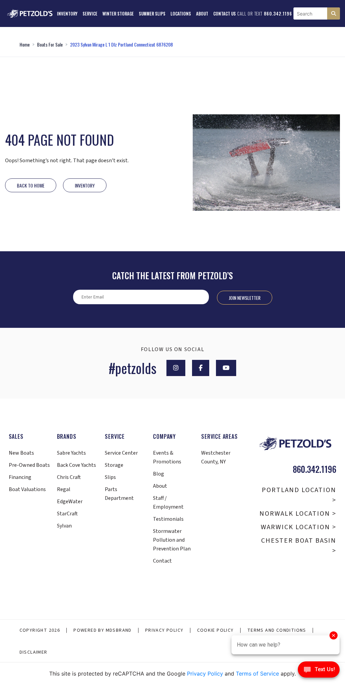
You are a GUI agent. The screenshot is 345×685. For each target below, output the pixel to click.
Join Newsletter (244, 297)
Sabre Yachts (71, 453)
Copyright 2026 (40, 630)
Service (90, 13)
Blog (158, 474)
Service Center (121, 453)
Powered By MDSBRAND (102, 630)
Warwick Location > (298, 527)
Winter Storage (118, 13)
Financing (20, 477)
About (202, 13)
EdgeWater (70, 501)
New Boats (21, 453)
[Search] (333, 13)
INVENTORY (85, 185)
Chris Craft (69, 477)
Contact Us (224, 13)
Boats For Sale (50, 44)
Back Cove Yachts (76, 465)
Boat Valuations (27, 489)
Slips (110, 477)
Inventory (67, 13)
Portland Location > (299, 495)
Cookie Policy (215, 630)
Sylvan (64, 526)
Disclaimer (34, 652)
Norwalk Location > (297, 513)
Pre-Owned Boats (29, 465)
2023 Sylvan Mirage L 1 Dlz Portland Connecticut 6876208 (121, 44)
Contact (162, 561)
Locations (180, 13)
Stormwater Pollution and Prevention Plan (172, 539)
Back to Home (30, 185)
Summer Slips (152, 13)
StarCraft (67, 513)
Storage (114, 465)
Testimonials (168, 519)
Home (25, 44)
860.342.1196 (278, 13)
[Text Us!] (318, 671)
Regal (63, 489)
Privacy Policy (164, 630)
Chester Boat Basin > (298, 545)
